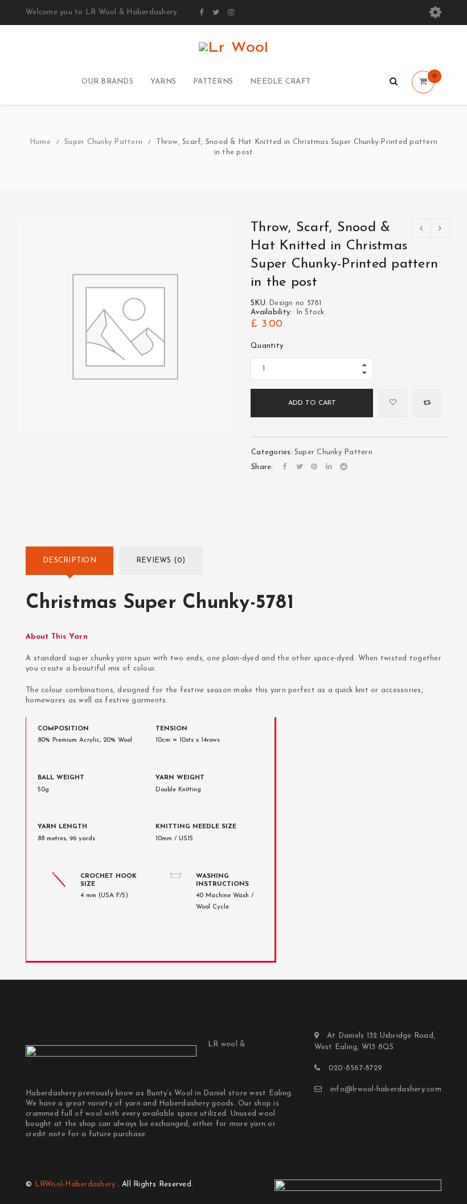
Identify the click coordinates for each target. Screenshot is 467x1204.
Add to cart (312, 403)
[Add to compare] (427, 403)
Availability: (271, 312)
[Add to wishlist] (393, 403)
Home (40, 142)
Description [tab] (69, 560)
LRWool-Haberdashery (75, 1184)
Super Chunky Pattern (103, 142)
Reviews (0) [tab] (161, 560)
